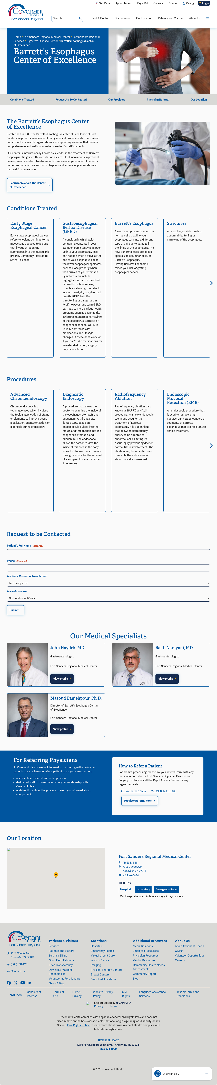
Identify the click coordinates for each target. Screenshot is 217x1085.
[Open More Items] (207, 18)
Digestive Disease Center (42, 41)
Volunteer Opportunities (189, 955)
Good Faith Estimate (61, 960)
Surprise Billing (58, 955)
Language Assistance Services (152, 994)
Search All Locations (103, 979)
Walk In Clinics (100, 960)
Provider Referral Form (138, 800)
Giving (179, 951)
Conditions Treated (22, 99)
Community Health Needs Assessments (149, 967)
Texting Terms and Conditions (188, 994)
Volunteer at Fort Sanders (64, 978)
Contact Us (18, 971)
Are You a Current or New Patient (27, 576)
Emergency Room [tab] (166, 889)
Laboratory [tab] (143, 889)
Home (17, 37)
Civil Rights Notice (78, 1025)
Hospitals (97, 946)
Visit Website (131, 875)
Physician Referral (158, 99)
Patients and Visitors (170, 18)
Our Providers (116, 99)
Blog (135, 978)
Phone (17, 561)
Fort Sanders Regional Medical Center (46, 37)
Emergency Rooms (102, 951)
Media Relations (143, 946)
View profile (60, 678)
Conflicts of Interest (34, 994)
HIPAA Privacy (77, 994)
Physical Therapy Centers (106, 970)
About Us (195, 18)
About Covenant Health (189, 946)
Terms (113, 1006)
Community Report (144, 974)
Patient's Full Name (25, 545)
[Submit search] (80, 18)
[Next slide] (210, 283)
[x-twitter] (16, 983)
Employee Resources (146, 951)
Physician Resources (146, 955)
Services (54, 946)
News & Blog (56, 983)
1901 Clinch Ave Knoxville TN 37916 (22, 955)
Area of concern (17, 591)
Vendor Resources (144, 960)
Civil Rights (126, 994)
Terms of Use (58, 994)
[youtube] (22, 983)
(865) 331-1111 (131, 862)
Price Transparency (61, 965)
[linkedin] (29, 983)
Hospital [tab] (125, 889)
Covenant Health (108, 1040)
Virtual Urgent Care (103, 955)
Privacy (98, 1006)
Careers (180, 960)
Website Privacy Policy (103, 994)
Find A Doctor (100, 18)
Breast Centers (100, 974)
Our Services (122, 18)
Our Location (144, 18)
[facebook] (9, 983)
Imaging (96, 965)
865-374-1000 (108, 1049)
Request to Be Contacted (71, 99)
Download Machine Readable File (61, 972)
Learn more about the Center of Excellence (27, 185)
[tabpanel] (161, 898)
